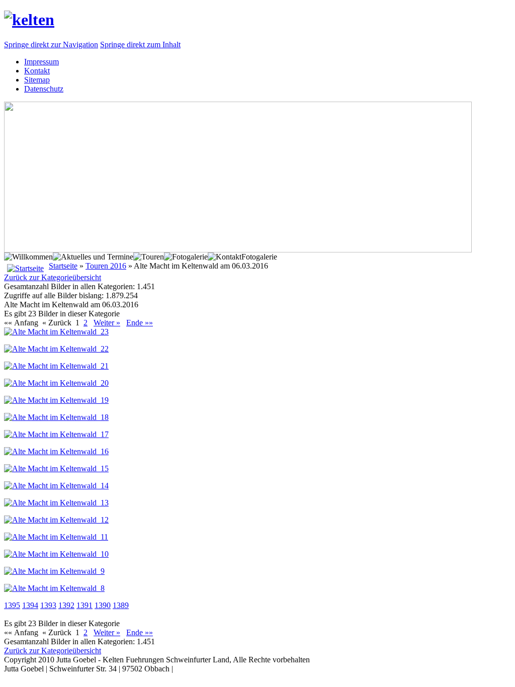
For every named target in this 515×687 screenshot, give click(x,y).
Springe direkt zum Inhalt (140, 44)
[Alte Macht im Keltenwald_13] (56, 502)
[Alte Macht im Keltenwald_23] (56, 331)
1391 (84, 605)
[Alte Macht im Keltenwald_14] (56, 485)
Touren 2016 (105, 266)
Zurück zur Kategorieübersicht (52, 277)
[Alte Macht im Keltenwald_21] (56, 366)
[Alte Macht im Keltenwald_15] (56, 468)
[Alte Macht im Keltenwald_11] (56, 537)
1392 (66, 605)
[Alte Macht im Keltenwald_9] (54, 571)
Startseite (63, 266)
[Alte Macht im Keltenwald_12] (56, 520)
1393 (48, 605)
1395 (12, 605)
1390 (103, 605)
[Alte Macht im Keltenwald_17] (56, 434)
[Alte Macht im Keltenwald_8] (54, 588)
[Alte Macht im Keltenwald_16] (56, 451)
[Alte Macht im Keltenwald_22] (56, 349)
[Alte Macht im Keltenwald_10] (56, 554)
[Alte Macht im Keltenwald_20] (56, 383)
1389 (121, 605)
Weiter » (107, 322)
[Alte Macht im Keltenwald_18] (56, 417)
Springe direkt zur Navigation (51, 44)
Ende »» (139, 322)
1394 (30, 605)
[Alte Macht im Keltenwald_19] (56, 400)
